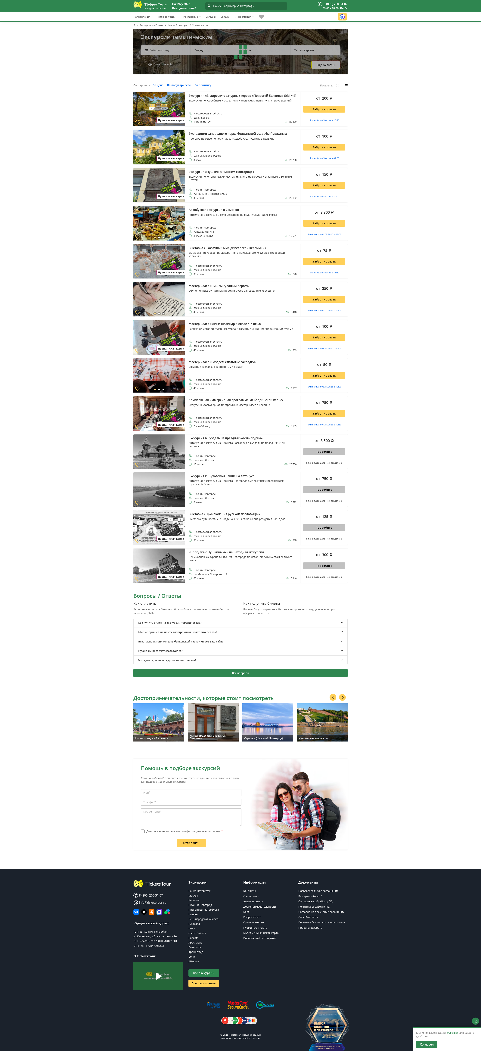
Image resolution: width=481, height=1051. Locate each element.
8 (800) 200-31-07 (150, 895)
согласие (159, 831)
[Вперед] (342, 697)
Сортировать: (142, 85)
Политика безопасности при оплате (321, 922)
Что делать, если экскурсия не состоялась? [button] (167, 660)
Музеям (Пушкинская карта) (261, 933)
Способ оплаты (308, 917)
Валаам (193, 938)
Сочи (191, 956)
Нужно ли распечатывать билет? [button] (160, 651)
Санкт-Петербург (199, 891)
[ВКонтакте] (136, 912)
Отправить (191, 843)
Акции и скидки (253, 901)
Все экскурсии (204, 973)
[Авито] (167, 912)
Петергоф (194, 947)
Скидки (225, 16)
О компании (251, 896)
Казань (193, 914)
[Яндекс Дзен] (144, 912)
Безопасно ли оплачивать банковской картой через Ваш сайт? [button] (180, 641)
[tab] (240, 622)
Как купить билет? (310, 896)
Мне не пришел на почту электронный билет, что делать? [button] (177, 632)
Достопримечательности (259, 906)
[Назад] (333, 697)
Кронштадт (195, 952)
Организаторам (253, 922)
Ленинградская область (203, 919)
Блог (246, 912)
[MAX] (159, 912)
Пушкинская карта (255, 927)
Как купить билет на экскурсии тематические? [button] (169, 622)
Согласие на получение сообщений (321, 912)
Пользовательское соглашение (318, 891)
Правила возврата (310, 927)
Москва (193, 895)
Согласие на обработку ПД (315, 901)
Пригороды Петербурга (203, 909)
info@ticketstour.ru (149, 902)
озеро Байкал (197, 933)
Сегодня (211, 16)
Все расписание (204, 983)
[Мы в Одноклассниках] (151, 912)
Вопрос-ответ (252, 917)
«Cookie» (453, 1032)
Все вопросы (240, 673)
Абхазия (193, 961)
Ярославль (195, 942)
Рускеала (194, 923)
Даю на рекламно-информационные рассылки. (184, 831)
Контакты (249, 891)
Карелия (194, 900)
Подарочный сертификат (259, 938)
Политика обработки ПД (314, 906)
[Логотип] (149, 4)
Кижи (191, 928)
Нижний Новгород (200, 905)
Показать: (326, 85)
